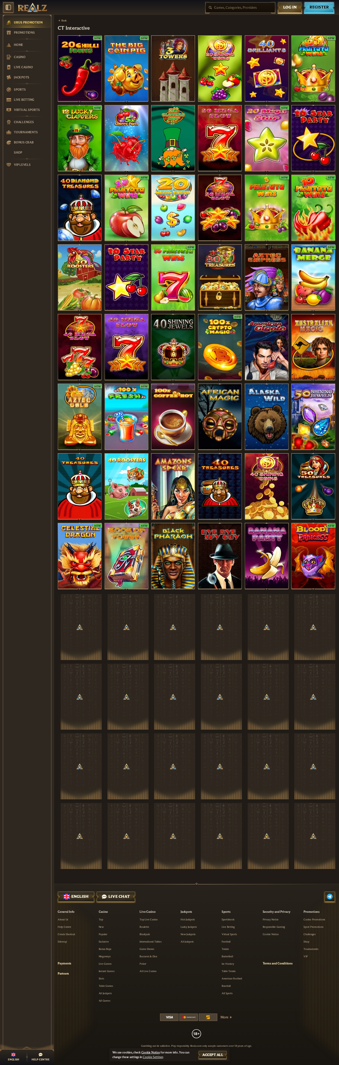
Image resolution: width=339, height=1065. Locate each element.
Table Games (106, 986)
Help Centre (64, 926)
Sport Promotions (313, 926)
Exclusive (104, 941)
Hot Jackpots (188, 919)
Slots (101, 978)
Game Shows (147, 949)
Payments (64, 963)
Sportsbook (228, 919)
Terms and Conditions (278, 963)
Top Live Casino (149, 919)
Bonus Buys (105, 949)
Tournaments (310, 949)
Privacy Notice (271, 919)
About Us (63, 919)
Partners (63, 974)
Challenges (309, 934)
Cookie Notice (271, 934)
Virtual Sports (229, 934)
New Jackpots (188, 934)
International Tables (150, 941)
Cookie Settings (153, 1057)
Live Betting (228, 926)
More (224, 1017)
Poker (143, 963)
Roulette (144, 926)
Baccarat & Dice (148, 956)
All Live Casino (148, 971)
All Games (104, 1000)
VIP (305, 956)
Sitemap (62, 941)
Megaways (105, 956)
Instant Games (107, 971)
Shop (306, 941)
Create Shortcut (66, 934)
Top (101, 919)
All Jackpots (105, 993)
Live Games (105, 963)
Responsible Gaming (274, 926)
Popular (103, 934)
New (101, 926)
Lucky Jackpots (189, 926)
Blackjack (145, 934)
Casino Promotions (314, 919)
